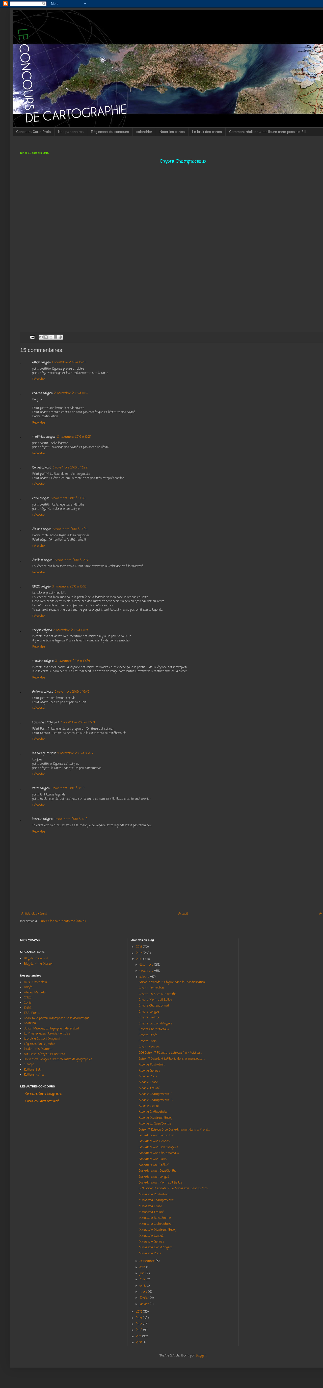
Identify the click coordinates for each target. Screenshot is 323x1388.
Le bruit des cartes (207, 132)
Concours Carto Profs (33, 132)
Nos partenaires (71, 132)
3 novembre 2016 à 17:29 (70, 529)
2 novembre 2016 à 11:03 (71, 393)
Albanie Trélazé (149, 1088)
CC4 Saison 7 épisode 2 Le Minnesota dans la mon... (174, 1188)
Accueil (183, 914)
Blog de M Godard (36, 958)
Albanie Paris (148, 1076)
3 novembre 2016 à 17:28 (68, 498)
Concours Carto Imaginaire (43, 1094)
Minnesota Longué (151, 1236)
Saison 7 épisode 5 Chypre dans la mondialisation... (172, 982)
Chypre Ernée (148, 1035)
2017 (139, 953)
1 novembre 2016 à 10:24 (69, 362)
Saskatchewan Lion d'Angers (158, 1147)
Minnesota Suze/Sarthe (155, 1218)
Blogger (201, 1355)
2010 (139, 1342)
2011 (139, 1336)
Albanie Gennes (149, 1071)
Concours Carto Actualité (42, 1101)
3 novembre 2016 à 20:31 (77, 722)
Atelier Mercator (35, 992)
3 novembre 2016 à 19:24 (72, 661)
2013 (139, 1324)
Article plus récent (34, 914)
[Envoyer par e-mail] (41, 337)
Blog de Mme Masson (38, 964)
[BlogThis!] (45, 337)
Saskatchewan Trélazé (154, 1165)
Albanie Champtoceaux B (156, 1100)
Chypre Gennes (149, 1047)
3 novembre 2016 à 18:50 (69, 586)
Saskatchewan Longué (154, 1177)
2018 (139, 947)
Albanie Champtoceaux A (156, 1094)
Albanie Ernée (148, 1082)
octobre (145, 977)
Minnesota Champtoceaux (156, 1200)
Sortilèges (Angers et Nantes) (44, 1054)
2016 (139, 959)
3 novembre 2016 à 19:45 (72, 692)
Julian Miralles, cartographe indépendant (51, 1028)
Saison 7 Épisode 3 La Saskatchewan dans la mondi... (174, 1130)
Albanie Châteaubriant (154, 1112)
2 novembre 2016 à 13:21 (74, 437)
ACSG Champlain (35, 982)
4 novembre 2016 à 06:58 (75, 753)
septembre (148, 1261)
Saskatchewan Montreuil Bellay (160, 1182)
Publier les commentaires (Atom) (62, 921)
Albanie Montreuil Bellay (156, 1118)
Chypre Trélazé (150, 1017)
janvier (145, 1304)
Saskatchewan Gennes (154, 1141)
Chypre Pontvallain (152, 988)
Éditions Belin (33, 1070)
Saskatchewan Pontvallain (156, 1135)
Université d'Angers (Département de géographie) (58, 1059)
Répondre (38, 379)
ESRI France (32, 1013)
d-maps (29, 1064)
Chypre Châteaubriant (155, 1005)
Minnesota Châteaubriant (156, 1224)
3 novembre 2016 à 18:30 (72, 560)
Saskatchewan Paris (153, 1159)
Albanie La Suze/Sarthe (155, 1123)
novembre (147, 971)
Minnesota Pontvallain (154, 1194)
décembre (147, 965)
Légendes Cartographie (39, 1044)
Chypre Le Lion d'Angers (156, 1023)
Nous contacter (30, 940)
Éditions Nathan (34, 1075)
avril (143, 1286)
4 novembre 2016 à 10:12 (68, 788)
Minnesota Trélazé (151, 1212)
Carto (27, 1003)
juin (143, 1273)
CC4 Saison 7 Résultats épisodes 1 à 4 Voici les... (170, 1053)
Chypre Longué (150, 1012)
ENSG (28, 1008)
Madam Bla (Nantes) (38, 1049)
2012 (139, 1330)
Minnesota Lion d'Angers (155, 1247)
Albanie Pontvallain (152, 1064)
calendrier (144, 132)
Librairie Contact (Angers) (42, 1039)
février (145, 1298)
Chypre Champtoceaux (154, 1029)
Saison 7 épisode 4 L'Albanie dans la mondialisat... (172, 1059)
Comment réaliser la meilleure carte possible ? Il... (269, 132)
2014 (139, 1318)
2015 (139, 1312)
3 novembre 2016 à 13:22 (70, 467)
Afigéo (28, 987)
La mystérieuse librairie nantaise (47, 1033)
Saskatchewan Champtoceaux (159, 1153)
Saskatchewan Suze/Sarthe (157, 1171)
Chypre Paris (147, 1041)
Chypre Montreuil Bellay (156, 1000)
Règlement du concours (110, 132)
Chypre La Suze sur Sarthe (158, 994)
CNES (27, 997)
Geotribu (30, 1023)
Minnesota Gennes (151, 1241)
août (143, 1267)
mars (144, 1292)
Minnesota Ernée (150, 1206)
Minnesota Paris (150, 1253)
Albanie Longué (149, 1106)
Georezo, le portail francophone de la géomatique (56, 1018)
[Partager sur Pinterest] (60, 337)
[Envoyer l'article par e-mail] (32, 337)
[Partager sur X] (50, 337)
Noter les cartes (172, 132)
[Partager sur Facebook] (55, 337)
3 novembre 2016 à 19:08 (70, 630)
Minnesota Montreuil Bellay (157, 1230)
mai (143, 1279)
